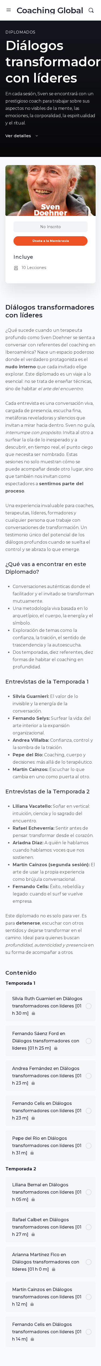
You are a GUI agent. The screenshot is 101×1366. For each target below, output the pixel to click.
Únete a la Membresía (50, 241)
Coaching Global (50, 10)
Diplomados (20, 32)
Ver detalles (18, 135)
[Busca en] (91, 10)
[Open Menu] (8, 9)
